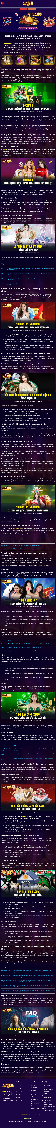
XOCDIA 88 (4, 149)
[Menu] (2, 3)
